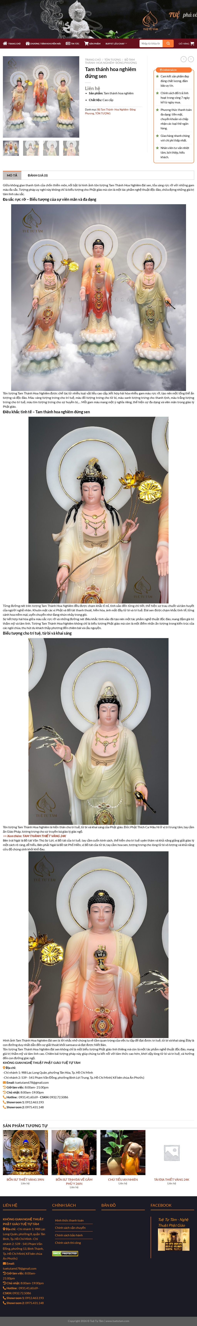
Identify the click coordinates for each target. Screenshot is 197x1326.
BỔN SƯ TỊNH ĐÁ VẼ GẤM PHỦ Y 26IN (74, 1181)
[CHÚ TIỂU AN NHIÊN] (122, 1152)
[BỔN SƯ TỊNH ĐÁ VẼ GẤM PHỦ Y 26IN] (74, 1152)
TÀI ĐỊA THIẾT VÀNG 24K (171, 1179)
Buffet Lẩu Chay (115, 43)
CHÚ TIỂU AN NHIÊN (123, 1179)
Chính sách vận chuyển (70, 1227)
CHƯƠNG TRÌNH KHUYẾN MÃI (45, 43)
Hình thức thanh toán (69, 1220)
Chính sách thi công (68, 1242)
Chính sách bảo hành (69, 1235)
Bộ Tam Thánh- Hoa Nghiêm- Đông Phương (111, 61)
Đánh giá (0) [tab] (38, 175)
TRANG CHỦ (14, 43)
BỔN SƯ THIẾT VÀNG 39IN (25, 1179)
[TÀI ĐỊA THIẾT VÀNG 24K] (171, 1152)
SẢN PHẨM (94, 43)
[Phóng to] (8, 133)
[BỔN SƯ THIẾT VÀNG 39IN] (25, 1152)
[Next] (72, 97)
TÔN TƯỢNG (112, 59)
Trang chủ (93, 59)
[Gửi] (168, 43)
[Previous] (9, 97)
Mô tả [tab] (12, 175)
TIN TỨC (74, 43)
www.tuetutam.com (117, 1321)
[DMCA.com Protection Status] (65, 1253)
